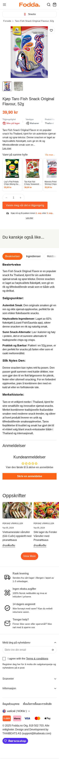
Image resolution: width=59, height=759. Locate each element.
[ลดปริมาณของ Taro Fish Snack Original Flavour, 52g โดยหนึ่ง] (6, 197)
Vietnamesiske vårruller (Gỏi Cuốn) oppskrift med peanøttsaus (16, 536)
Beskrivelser (12, 256)
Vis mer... (50, 154)
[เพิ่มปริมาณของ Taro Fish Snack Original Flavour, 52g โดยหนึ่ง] (20, 197)
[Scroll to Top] (53, 741)
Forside (7, 21)
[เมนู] (4, 5)
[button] (49, 5)
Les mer (6, 148)
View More (29, 556)
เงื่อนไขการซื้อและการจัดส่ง (37, 703)
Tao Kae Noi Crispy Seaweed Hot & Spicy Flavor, (32, 183)
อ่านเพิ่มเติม (8, 545)
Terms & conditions (37, 658)
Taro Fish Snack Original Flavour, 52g (34, 21)
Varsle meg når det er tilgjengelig (25, 205)
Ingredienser (33, 256)
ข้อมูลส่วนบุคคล (10, 703)
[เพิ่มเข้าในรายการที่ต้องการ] (51, 30)
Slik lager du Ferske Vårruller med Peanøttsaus (45, 536)
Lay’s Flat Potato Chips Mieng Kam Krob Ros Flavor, (12, 183)
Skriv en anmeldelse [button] (29, 476)
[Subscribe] (52, 649)
